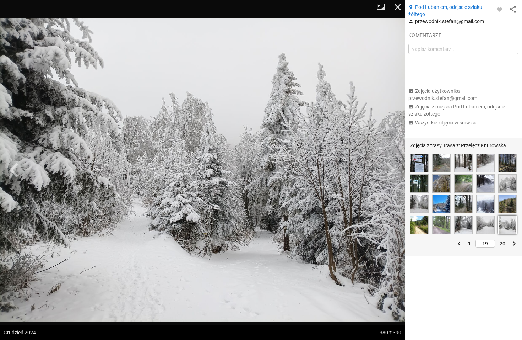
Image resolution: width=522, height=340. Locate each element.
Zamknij (398, 7)
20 (502, 243)
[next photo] (390, 170)
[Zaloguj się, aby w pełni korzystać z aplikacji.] (499, 9)
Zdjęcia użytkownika (442, 94)
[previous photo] (14, 170)
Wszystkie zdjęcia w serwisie (446, 123)
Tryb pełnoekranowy (383, 7)
